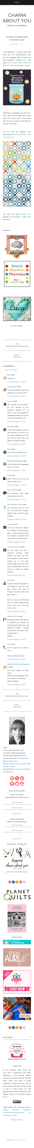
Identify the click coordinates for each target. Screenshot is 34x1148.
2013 (21, 44)
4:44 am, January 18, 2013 (16, 575)
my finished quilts (22, 758)
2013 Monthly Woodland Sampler (18, 65)
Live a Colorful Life (14, 547)
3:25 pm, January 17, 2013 (16, 396)
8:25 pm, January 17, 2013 (16, 485)
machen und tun (13, 616)
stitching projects (12, 761)
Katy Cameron (12, 490)
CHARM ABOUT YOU (17, 18)
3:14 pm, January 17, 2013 (16, 382)
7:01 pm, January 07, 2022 (16, 685)
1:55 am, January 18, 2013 (16, 542)
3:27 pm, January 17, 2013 (16, 422)
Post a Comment (11, 370)
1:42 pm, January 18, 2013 (16, 611)
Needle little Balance (15, 461)
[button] (17, 2)
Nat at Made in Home (14, 504)
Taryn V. (10, 401)
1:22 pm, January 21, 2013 (16, 659)
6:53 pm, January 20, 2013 (16, 639)
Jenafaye (10, 524)
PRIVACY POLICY (17, 1120)
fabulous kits (26, 214)
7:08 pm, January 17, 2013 (16, 456)
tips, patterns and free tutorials (16, 764)
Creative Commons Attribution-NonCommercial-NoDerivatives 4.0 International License (17, 1112)
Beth (9, 375)
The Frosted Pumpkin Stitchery (18, 63)
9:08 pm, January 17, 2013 (16, 499)
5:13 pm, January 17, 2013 (16, 444)
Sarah (9, 449)
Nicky (9, 475)
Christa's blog (20, 134)
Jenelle (13, 55)
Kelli (9, 580)
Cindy (9, 644)
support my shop (9, 766)
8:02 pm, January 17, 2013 (16, 470)
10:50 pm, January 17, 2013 (17, 519)
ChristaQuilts (16, 217)
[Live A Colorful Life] (17, 287)
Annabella (11, 426)
